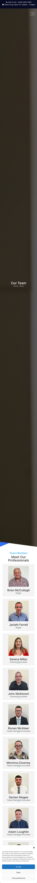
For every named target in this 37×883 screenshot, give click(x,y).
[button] (34, 848)
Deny (18, 872)
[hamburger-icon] (32, 13)
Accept (18, 867)
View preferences (18, 878)
